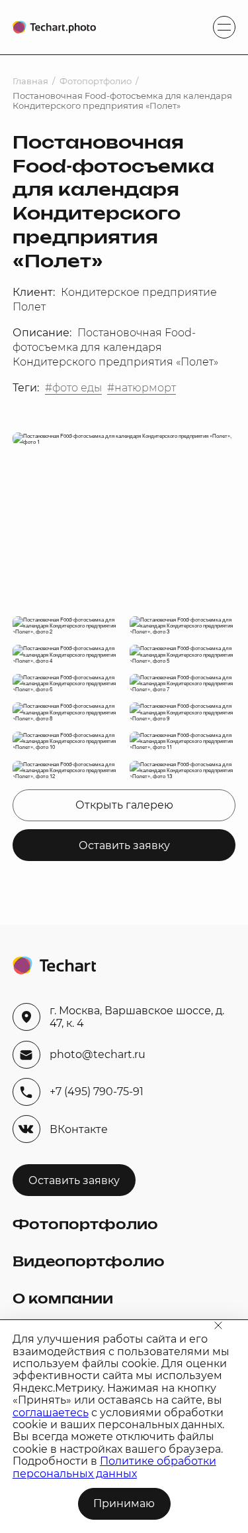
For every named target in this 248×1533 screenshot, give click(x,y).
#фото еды (73, 387)
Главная (30, 81)
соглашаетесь (51, 1412)
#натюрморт (141, 387)
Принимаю (124, 1503)
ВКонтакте (79, 1129)
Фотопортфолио (96, 81)
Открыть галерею (124, 805)
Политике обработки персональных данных (114, 1467)
